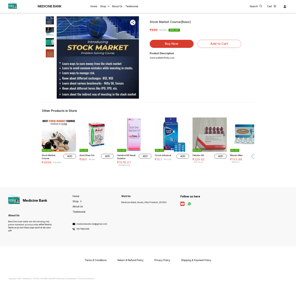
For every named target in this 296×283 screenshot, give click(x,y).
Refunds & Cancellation (67, 279)
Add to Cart (219, 43)
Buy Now (171, 43)
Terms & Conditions (86, 279)
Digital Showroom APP (44, 279)
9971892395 (83, 229)
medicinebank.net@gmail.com (92, 224)
